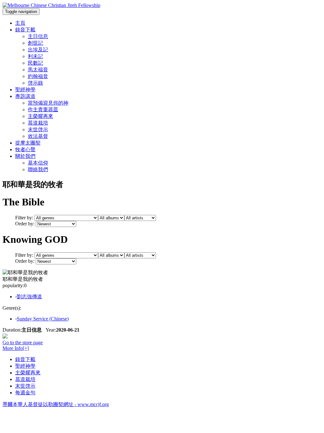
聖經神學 (25, 89)
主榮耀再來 (40, 116)
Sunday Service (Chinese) (43, 318)
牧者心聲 (25, 149)
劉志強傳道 (29, 296)
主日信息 (38, 36)
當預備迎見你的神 (48, 103)
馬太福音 (38, 69)
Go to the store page (23, 342)
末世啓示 (38, 129)
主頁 (20, 23)
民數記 (35, 63)
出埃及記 (38, 49)
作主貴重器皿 (43, 109)
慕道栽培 (38, 123)
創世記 (35, 43)
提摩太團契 (27, 142)
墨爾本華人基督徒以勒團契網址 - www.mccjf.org (56, 404)
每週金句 (25, 392)
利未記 (35, 56)
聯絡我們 (38, 169)
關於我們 (25, 156)
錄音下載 (25, 29)
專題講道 (25, 96)
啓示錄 (35, 83)
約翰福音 (38, 76)
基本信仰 (38, 162)
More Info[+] (16, 348)
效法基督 (38, 136)
